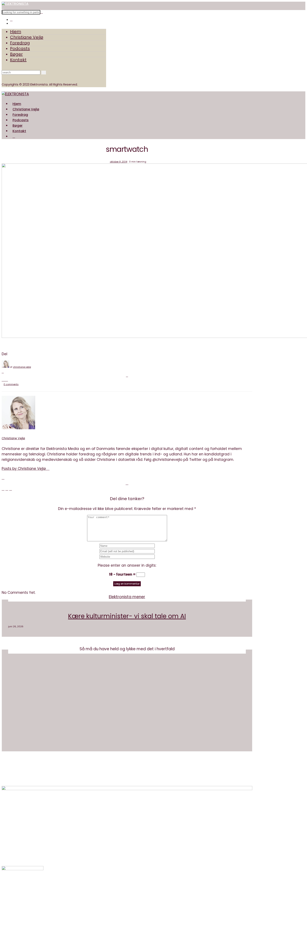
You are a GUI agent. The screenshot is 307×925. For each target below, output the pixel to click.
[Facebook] (3, 372)
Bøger (16, 54)
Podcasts (20, 48)
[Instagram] (11, 886)
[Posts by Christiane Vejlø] (5, 367)
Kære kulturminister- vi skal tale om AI (127, 616)
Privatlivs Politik (140, 776)
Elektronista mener (127, 597)
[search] (14, 136)
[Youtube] (11, 891)
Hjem (15, 31)
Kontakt (18, 60)
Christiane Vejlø (26, 37)
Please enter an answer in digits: (127, 565)
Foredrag (20, 43)
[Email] (3, 380)
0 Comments (11, 384)
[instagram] (11, 19)
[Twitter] (127, 375)
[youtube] (11, 23)
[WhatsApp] (5, 380)
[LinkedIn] (7, 380)
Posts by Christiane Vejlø (24, 468)
